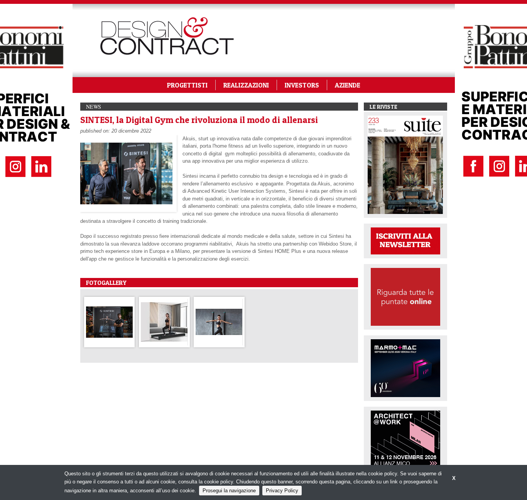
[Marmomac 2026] (405, 367)
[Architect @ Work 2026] (405, 439)
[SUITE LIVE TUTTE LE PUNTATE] (405, 296)
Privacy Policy (282, 490)
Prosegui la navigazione (229, 490)
